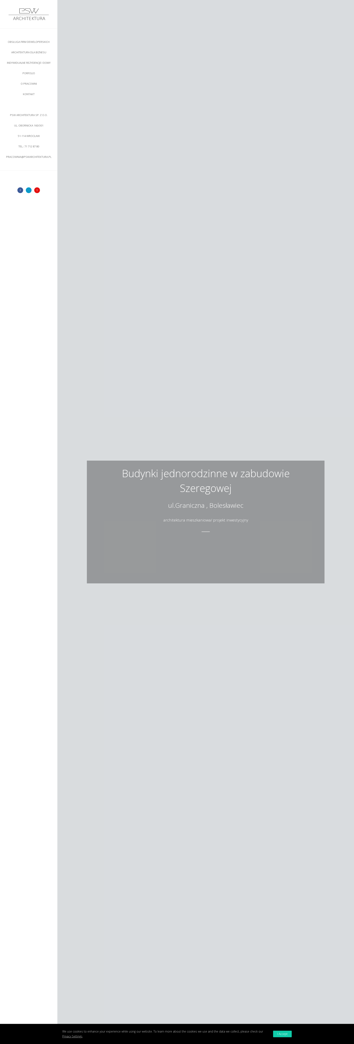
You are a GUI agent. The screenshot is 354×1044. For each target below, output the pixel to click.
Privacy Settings (72, 1036)
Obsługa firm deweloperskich (29, 42)
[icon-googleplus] (30, 190)
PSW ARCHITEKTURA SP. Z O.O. (29, 125)
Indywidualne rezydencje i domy (29, 63)
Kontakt (29, 94)
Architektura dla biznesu (28, 52)
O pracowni (29, 83)
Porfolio (29, 73)
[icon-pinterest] (37, 190)
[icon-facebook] (21, 190)
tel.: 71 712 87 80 (28, 146)
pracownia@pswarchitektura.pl (28, 157)
